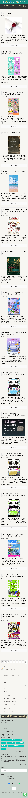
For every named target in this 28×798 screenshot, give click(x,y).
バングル (6, 685)
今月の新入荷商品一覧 (9, 669)
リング (5, 672)
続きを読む (14, 45)
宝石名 (5, 692)
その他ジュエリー (8, 695)
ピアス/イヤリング (8, 679)
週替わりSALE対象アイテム (10, 701)
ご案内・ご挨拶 (6, 13)
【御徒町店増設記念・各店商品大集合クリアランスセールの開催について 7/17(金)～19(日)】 (14, 211)
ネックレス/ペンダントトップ (11, 675)
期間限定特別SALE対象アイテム (12, 705)
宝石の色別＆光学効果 (9, 698)
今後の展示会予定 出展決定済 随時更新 (14, 171)
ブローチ (6, 682)
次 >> (26, 662)
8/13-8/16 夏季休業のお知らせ (11, 132)
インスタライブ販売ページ (10, 711)
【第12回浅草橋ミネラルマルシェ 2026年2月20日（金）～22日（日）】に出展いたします (14, 616)
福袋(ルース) (7, 708)
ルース (5, 688)
